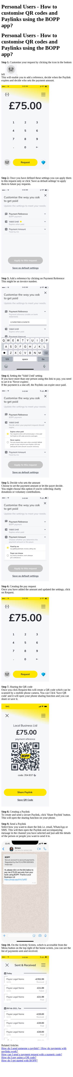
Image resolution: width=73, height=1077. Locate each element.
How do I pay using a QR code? (18, 1057)
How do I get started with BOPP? (19, 1060)
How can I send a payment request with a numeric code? (31, 1054)
